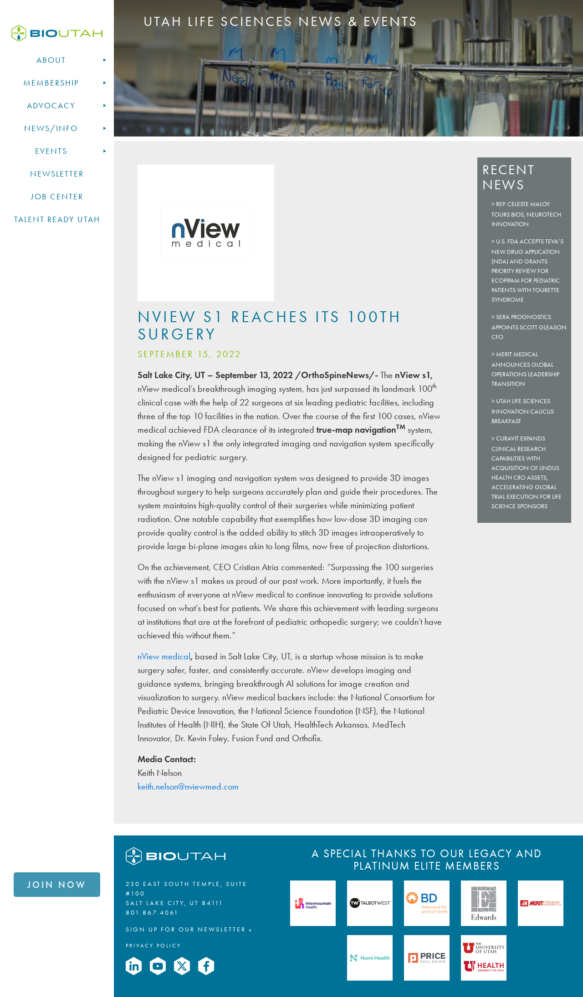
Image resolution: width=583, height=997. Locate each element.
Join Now (57, 884)
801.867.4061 (152, 912)
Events (51, 151)
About (51, 60)
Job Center (57, 197)
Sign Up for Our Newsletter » (189, 929)
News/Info (51, 128)
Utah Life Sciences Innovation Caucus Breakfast (522, 411)
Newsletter (57, 174)
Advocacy (51, 106)
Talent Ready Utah (57, 219)
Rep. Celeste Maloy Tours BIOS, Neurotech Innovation (526, 214)
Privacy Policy (153, 945)
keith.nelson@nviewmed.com (188, 786)
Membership (51, 83)
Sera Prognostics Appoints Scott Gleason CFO (529, 327)
